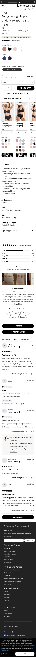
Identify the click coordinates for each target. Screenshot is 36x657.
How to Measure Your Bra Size (12, 581)
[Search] (25, 9)
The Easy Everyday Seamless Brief (20, 125)
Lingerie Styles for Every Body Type (13, 578)
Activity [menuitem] (13, 317)
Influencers (7, 603)
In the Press (7, 594)
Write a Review (22, 332)
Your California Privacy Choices (16, 635)
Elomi (4, 13)
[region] (18, 279)
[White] (20, 50)
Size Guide (30, 76)
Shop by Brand (8, 562)
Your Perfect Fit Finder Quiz (11, 570)
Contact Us (7, 557)
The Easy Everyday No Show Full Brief (7, 125)
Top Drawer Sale (18, 2)
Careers (6, 591)
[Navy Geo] (10, 60)
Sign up (29, 540)
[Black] (10, 50)
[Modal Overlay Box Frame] (17, 69)
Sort (16, 339)
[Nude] (15, 50)
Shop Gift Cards (8, 559)
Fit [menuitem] (9, 313)
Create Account (8, 613)
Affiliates (6, 597)
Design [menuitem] (22, 317)
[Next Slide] (32, 279)
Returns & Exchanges (10, 554)
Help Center (7, 548)
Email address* (8, 536)
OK (25, 654)
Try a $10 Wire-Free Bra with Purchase (16, 37)
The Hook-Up (7, 584)
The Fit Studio (7, 573)
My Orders (7, 616)
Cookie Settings (7, 654)
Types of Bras (7, 575)
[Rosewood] (4, 50)
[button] (2, 5)
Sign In (6, 610)
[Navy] (4, 60)
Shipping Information (9, 551)
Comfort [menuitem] (25, 313)
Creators (6, 600)
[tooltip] (23, 288)
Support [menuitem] (16, 313)
